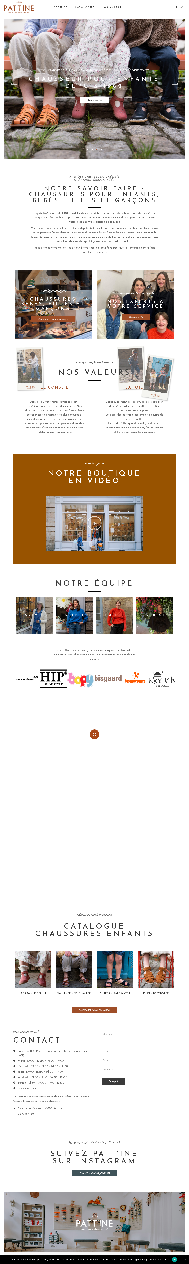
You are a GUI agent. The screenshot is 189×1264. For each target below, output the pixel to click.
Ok (174, 1259)
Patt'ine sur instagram (92, 1173)
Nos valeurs (94, 100)
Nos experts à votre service (135, 304)
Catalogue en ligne (53, 291)
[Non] (185, 1259)
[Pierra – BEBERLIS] (33, 969)
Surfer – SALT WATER (115, 993)
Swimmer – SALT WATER (74, 993)
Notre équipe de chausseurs (136, 293)
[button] (94, 523)
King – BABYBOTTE (156, 993)
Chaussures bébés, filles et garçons (53, 304)
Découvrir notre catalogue (53, 319)
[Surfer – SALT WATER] (115, 969)
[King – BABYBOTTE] (156, 969)
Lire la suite (26, 997)
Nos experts (136, 317)
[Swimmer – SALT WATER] (74, 969)
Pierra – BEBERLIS (33, 993)
